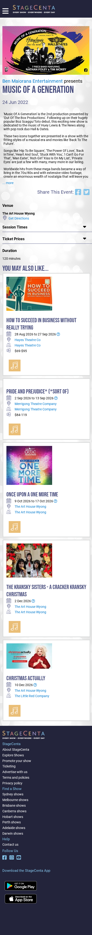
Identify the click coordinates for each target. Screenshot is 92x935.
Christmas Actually (25, 678)
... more (7, 183)
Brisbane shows (14, 805)
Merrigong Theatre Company (36, 404)
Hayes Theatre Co (28, 340)
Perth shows (11, 822)
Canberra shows (14, 811)
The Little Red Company (32, 696)
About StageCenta (15, 749)
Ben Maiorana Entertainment (32, 81)
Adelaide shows (13, 828)
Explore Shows (13, 755)
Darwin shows (12, 833)
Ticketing (9, 766)
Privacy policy (12, 783)
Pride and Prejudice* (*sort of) (37, 391)
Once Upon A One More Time (32, 494)
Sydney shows (12, 794)
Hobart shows (12, 817)
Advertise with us (14, 772)
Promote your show (16, 761)
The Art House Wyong (30, 506)
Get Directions (18, 218)
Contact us (10, 844)
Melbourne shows (15, 800)
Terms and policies (15, 777)
